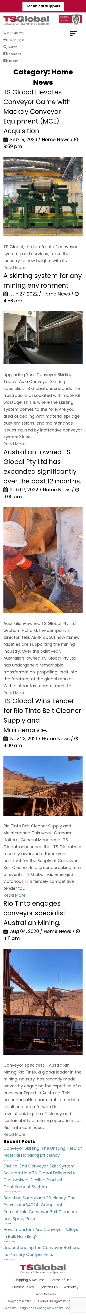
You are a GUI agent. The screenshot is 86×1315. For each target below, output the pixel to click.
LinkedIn (13, 61)
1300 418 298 (15, 33)
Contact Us (49, 1287)
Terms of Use (61, 1280)
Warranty (71, 1287)
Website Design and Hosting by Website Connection (43, 1308)
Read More (14, 267)
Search (12, 47)
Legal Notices (45, 1294)
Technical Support (43, 6)
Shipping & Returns (29, 1280)
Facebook (14, 54)
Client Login (15, 40)
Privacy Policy (23, 1287)
